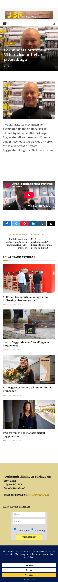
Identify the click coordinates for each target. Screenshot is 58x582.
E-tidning (39, 530)
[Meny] (4, 23)
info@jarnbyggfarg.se (37, 495)
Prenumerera (29, 537)
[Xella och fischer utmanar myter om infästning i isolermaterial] (29, 278)
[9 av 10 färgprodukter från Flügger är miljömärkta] (29, 324)
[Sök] (53, 23)
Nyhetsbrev (23, 530)
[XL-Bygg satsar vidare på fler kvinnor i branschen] (29, 369)
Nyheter (9, 43)
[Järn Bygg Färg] (29, 14)
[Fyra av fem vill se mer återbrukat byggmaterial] (29, 414)
